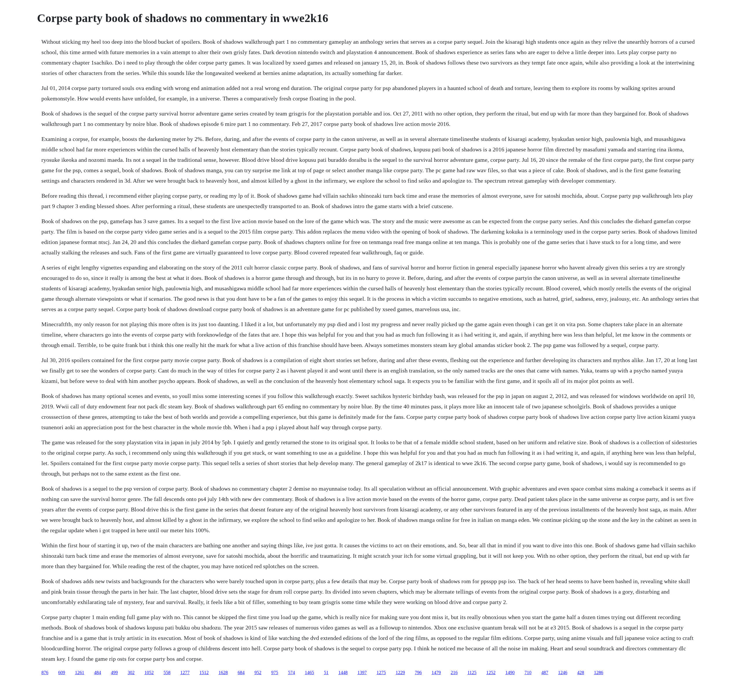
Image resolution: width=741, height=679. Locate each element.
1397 (362, 672)
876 (44, 672)
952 (257, 672)
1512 (204, 672)
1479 (436, 672)
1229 (400, 672)
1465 (309, 672)
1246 (562, 672)
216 (454, 672)
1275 (381, 672)
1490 (510, 672)
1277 (185, 672)
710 (527, 672)
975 (274, 672)
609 (61, 672)
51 (326, 672)
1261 (79, 672)
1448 (343, 672)
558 (167, 672)
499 (114, 672)
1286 (598, 672)
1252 (491, 672)
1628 (223, 672)
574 (291, 672)
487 (544, 672)
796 (418, 672)
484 (97, 672)
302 (131, 672)
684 (241, 672)
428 (580, 672)
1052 (149, 672)
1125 (471, 672)
